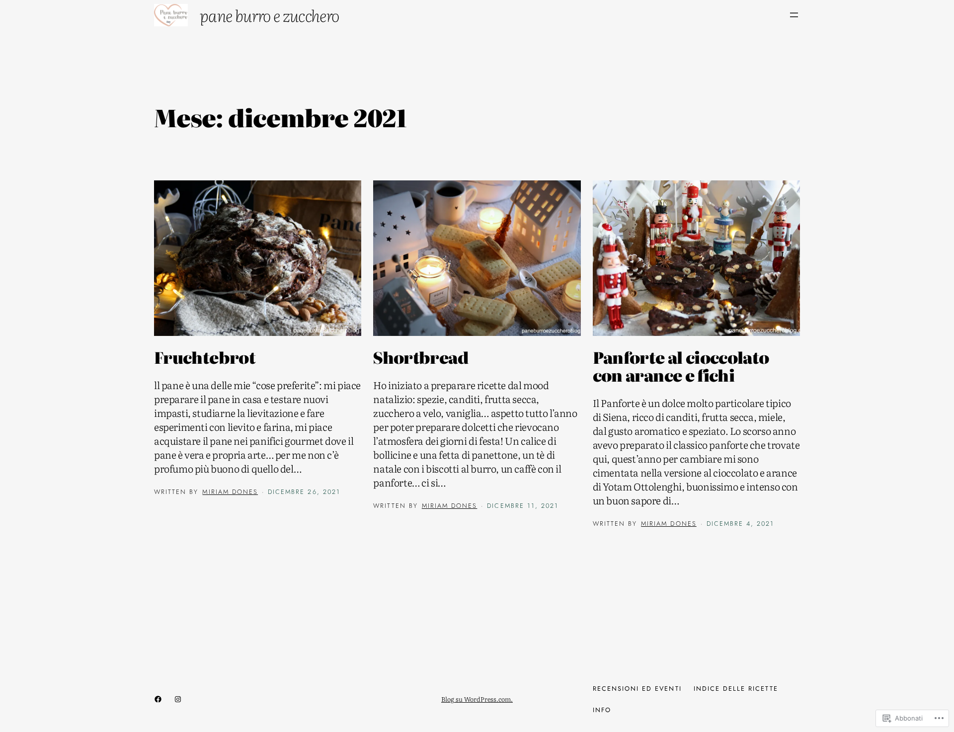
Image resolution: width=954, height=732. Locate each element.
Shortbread (421, 357)
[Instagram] (178, 699)
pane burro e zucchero (269, 15)
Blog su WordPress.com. (477, 699)
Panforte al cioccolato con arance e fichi (681, 366)
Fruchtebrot (204, 357)
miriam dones (230, 491)
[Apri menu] (794, 15)
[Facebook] (158, 699)
